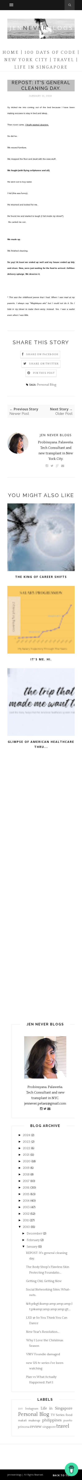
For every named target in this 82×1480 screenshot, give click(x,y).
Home (11, 52)
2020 (26, 1161)
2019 (26, 1168)
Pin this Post (44, 373)
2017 (26, 1181)
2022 (26, 1148)
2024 (26, 1135)
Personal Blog (46, 384)
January (32, 1246)
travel (62, 1426)
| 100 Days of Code (48, 52)
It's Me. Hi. (41, 659)
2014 (26, 1200)
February (33, 1240)
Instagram (31, 1408)
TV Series (58, 1415)
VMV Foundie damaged (43, 1354)
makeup (34, 1420)
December (34, 1233)
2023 (26, 1141)
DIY (20, 1408)
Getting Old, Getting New (44, 1281)
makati (22, 1420)
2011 (26, 1220)
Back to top (62, 1475)
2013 (26, 1207)
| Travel (62, 60)
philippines (52, 1420)
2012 (26, 1214)
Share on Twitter (43, 363)
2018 (26, 1174)
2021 (26, 1155)
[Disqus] (41, 826)
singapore (49, 1427)
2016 (26, 1187)
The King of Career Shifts (41, 577)
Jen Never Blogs (56, 435)
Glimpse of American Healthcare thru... (41, 744)
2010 (26, 1227)
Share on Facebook (42, 354)
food (69, 1415)
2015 (26, 1194)
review (36, 1427)
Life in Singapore (57, 1408)
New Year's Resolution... (42, 1332)
